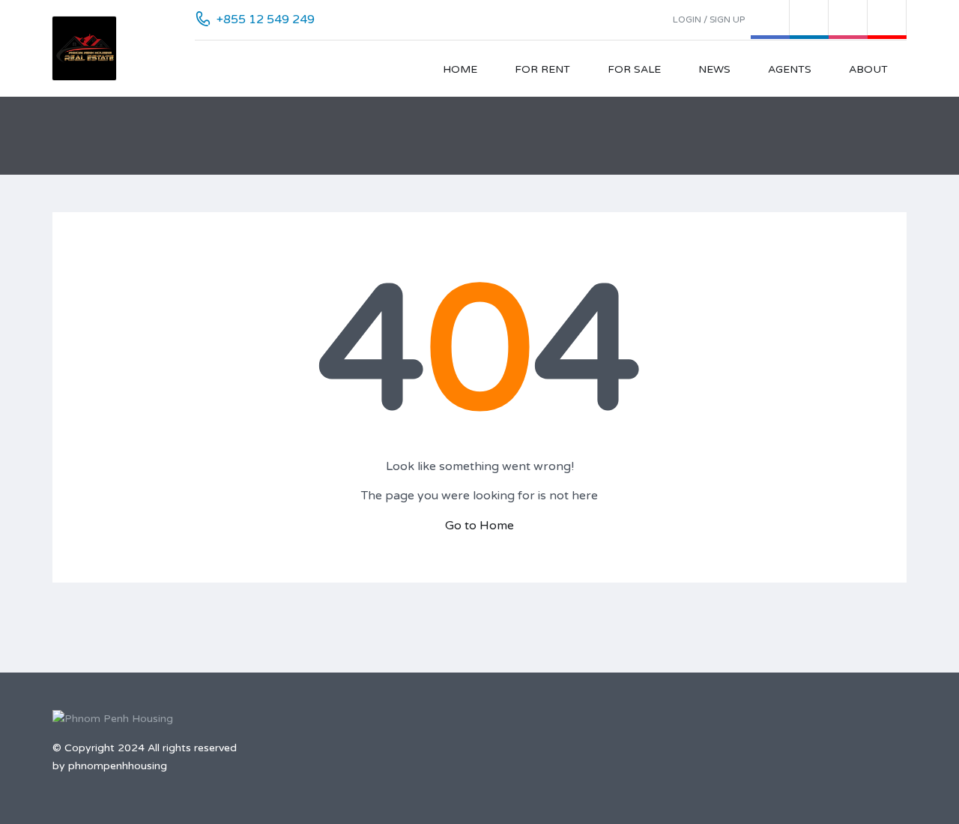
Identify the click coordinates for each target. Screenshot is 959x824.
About (868, 69)
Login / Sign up (709, 19)
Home (460, 69)
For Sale (634, 69)
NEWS (714, 69)
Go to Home (479, 525)
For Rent (542, 69)
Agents (789, 69)
